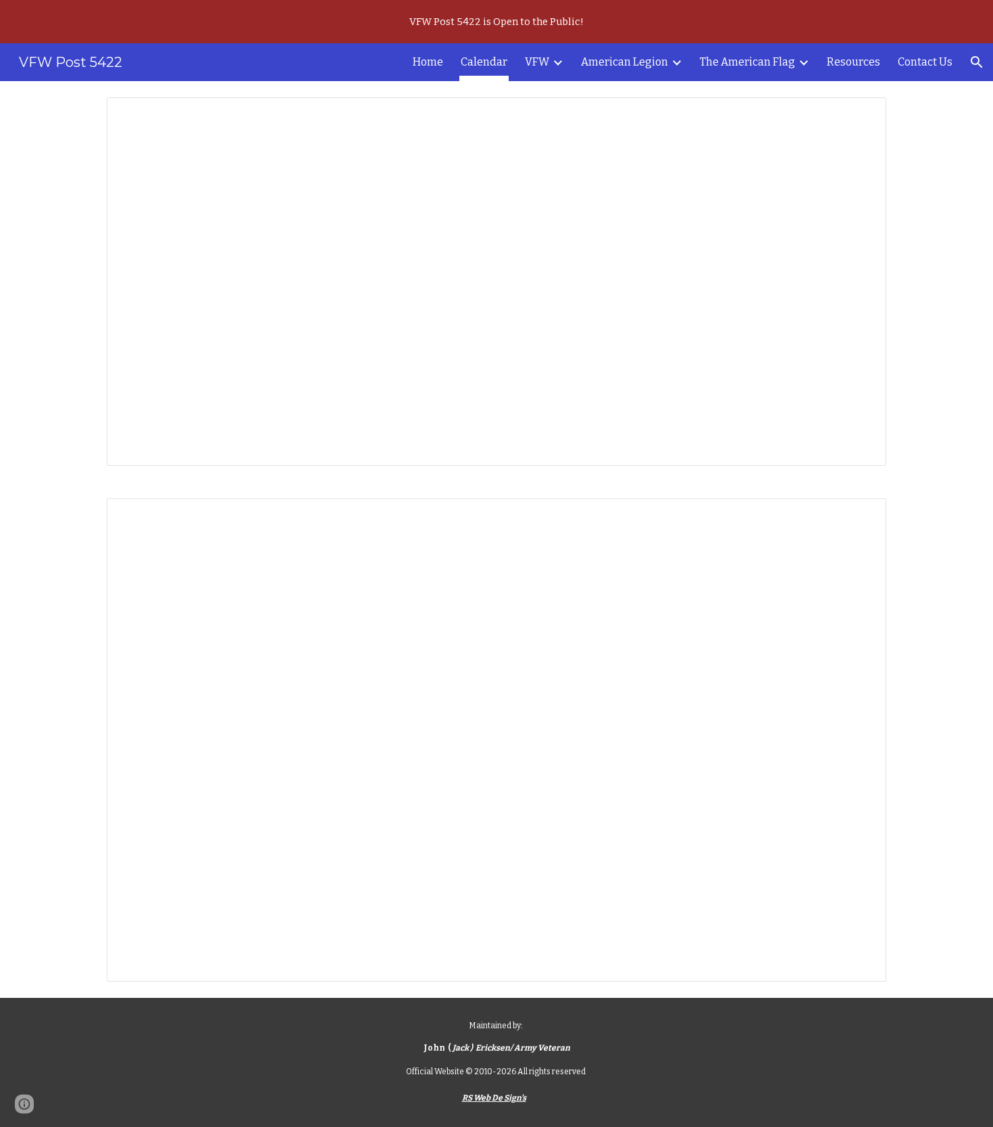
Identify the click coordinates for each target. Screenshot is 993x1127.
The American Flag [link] (747, 61)
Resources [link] (853, 61)
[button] (977, 62)
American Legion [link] (624, 61)
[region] (496, 21)
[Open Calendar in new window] (860, 115)
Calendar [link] (484, 61)
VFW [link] (537, 61)
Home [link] (428, 61)
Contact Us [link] (925, 61)
